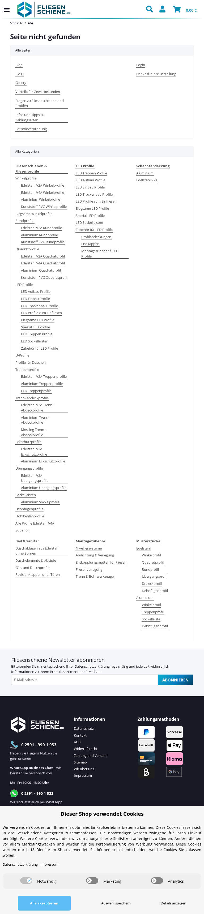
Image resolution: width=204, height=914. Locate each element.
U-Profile (22, 355)
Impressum (83, 775)
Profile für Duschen (30, 362)
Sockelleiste (151, 619)
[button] (151, 9)
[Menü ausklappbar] (7, 5)
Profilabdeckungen (96, 236)
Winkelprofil (151, 555)
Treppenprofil (153, 612)
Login (140, 64)
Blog (18, 64)
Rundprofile (24, 220)
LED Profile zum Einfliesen (41, 312)
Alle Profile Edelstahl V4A (34, 523)
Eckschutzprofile (28, 441)
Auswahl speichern (116, 903)
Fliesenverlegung (89, 569)
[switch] (26, 880)
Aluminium (145, 173)
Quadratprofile (27, 249)
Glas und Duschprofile (32, 567)
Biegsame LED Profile (37, 319)
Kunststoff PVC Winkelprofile (44, 206)
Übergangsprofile (29, 468)
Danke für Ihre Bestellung (156, 73)
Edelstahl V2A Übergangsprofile (34, 478)
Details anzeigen (173, 903)
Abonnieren (175, 680)
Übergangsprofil (154, 576)
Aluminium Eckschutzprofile (43, 461)
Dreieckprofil (152, 583)
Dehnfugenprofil (155, 590)
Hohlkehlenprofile (29, 516)
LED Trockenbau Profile (39, 305)
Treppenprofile (27, 369)
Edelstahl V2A (147, 180)
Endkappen (90, 243)
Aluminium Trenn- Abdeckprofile (35, 420)
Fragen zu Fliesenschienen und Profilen (39, 103)
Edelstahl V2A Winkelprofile (42, 185)
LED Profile (24, 284)
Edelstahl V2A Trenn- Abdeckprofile (37, 407)
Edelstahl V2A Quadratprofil (43, 256)
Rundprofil (150, 569)
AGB (77, 742)
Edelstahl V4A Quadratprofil (43, 263)
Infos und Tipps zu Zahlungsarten (29, 117)
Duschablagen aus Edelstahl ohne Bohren (37, 551)
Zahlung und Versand (91, 755)
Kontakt (80, 735)
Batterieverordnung (31, 128)
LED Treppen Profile (36, 334)
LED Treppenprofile (36, 390)
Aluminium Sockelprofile (40, 502)
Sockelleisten (25, 494)
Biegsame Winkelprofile (33, 213)
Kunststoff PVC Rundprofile (43, 241)
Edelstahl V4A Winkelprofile (42, 192)
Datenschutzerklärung (92, 666)
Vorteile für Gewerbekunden (37, 91)
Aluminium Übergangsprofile (43, 487)
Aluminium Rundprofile (39, 235)
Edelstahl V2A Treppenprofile (44, 376)
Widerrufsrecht (85, 748)
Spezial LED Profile (35, 327)
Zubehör (22, 530)
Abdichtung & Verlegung (95, 555)
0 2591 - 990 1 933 (39, 744)
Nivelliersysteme (89, 548)
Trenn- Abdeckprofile (32, 398)
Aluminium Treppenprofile (42, 383)
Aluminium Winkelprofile (40, 199)
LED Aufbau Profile (35, 291)
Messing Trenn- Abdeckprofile (33, 432)
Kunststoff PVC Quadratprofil (44, 277)
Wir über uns (84, 768)
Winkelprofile (25, 178)
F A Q (19, 73)
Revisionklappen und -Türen (37, 574)
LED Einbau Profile (35, 298)
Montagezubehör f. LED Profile (99, 253)
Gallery (20, 82)
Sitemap (80, 762)
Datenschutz (84, 728)
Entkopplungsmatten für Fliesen (101, 562)
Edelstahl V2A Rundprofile (41, 227)
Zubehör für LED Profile (39, 348)
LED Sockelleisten (34, 341)
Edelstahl (143, 548)
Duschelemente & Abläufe (35, 560)
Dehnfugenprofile (29, 509)
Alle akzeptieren (44, 903)
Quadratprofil (153, 562)
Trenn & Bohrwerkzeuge (95, 576)
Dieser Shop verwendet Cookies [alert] (102, 813)
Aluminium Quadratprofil (41, 270)
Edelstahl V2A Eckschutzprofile (34, 452)
